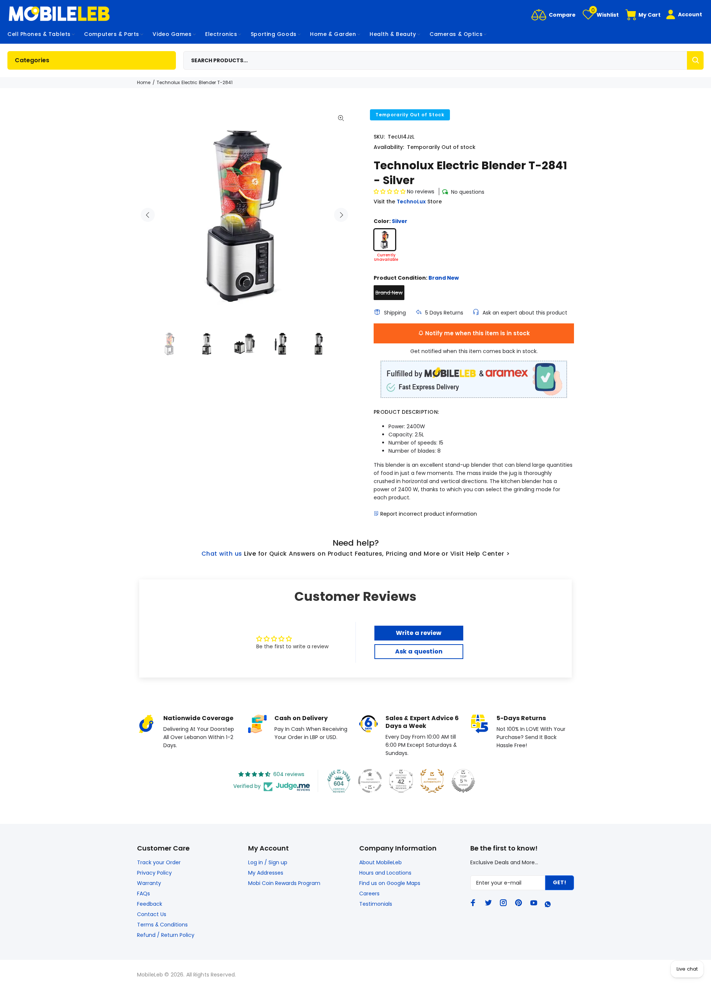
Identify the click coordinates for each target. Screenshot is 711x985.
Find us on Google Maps (389, 883)
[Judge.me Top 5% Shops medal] (463, 781)
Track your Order (159, 862)
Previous (148, 215)
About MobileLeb (380, 862)
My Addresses (265, 872)
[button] (390, 191)
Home (143, 82)
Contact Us (151, 914)
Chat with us (221, 553)
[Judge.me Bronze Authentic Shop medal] (432, 781)
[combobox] (443, 60)
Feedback (149, 904)
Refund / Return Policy (165, 935)
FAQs (143, 893)
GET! (559, 882)
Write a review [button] (418, 633)
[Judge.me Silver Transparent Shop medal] (370, 781)
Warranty (149, 883)
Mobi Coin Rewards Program (284, 883)
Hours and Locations (385, 872)
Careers (369, 893)
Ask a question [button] (419, 651)
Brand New (389, 292)
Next (341, 215)
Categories (32, 60)
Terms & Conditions (162, 924)
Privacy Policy (154, 872)
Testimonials (375, 904)
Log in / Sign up (267, 862)
